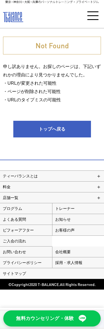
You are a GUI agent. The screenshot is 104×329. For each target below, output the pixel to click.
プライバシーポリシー (22, 262)
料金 (7, 187)
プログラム (12, 208)
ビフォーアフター (18, 230)
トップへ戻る (52, 129)
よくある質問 (14, 219)
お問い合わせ (14, 252)
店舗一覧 (10, 197)
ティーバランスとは (20, 176)
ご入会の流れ (14, 241)
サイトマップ (14, 273)
